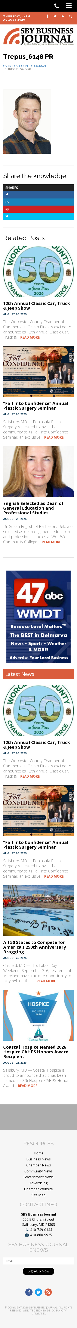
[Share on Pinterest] (7, 209)
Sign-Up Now (38, 1271)
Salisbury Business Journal (25, 66)
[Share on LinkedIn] (7, 202)
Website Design (33, 1310)
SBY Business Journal (43, 1307)
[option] (38, 616)
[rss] (63, 16)
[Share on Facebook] (7, 194)
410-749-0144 (41, 1229)
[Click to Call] (58, 6)
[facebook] (48, 16)
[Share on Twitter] (7, 216)
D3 (48, 1310)
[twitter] (55, 16)
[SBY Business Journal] (38, 36)
